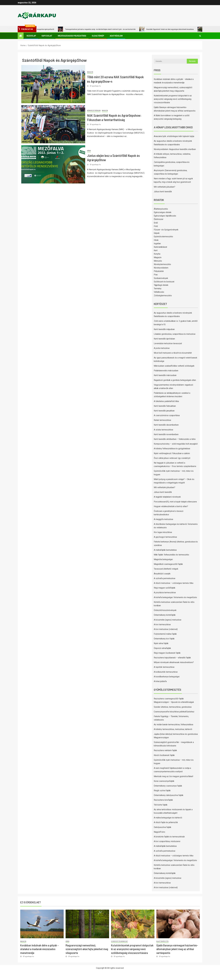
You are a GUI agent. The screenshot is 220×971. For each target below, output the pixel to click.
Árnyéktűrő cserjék (162, 573)
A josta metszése (162, 348)
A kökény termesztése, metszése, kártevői (173, 729)
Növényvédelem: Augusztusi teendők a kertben (175, 149)
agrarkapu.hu (96, 86)
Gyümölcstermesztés (163, 236)
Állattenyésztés (161, 209)
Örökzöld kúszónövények (165, 610)
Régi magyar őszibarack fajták (167, 653)
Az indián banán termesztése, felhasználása (173, 724)
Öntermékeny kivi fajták (164, 638)
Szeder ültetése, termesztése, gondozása (172, 707)
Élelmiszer (158, 219)
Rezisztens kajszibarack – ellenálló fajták (172, 657)
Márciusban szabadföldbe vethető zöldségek (174, 366)
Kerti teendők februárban (165, 406)
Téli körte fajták (160, 805)
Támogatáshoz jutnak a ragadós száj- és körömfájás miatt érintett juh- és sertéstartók (80, 29)
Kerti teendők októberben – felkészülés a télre (175, 439)
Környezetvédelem (94, 110)
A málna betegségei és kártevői (168, 817)
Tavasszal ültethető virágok (166, 569)
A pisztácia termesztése (165, 592)
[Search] (200, 35)
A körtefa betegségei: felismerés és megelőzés (175, 597)
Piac (156, 274)
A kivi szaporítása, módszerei (167, 841)
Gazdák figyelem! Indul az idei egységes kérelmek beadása (150, 29)
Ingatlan (157, 243)
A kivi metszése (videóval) (166, 629)
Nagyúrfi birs (159, 832)
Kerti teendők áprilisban (164, 339)
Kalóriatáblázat (160, 247)
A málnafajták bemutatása (165, 550)
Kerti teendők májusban (164, 329)
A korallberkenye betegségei (167, 676)
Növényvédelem (161, 268)
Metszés (158, 261)
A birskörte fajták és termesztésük (169, 836)
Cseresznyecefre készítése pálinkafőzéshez (174, 711)
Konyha (157, 254)
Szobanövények (161, 278)
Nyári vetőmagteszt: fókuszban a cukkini (172, 453)
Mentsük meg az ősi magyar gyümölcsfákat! (173, 776)
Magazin (90, 72)
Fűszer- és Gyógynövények (166, 229)
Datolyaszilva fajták (162, 827)
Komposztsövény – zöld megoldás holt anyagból (176, 444)
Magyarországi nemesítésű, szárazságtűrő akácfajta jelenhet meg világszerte (87, 949)
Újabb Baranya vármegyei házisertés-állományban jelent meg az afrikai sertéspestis (177, 949)
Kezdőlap (31, 36)
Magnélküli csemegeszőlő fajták (168, 564)
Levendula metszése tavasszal (168, 343)
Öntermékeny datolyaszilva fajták (168, 795)
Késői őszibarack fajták (164, 755)
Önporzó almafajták (162, 648)
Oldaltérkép (98, 36)
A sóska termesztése (163, 429)
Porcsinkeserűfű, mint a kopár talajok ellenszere (175, 501)
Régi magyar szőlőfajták (164, 588)
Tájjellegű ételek (161, 285)
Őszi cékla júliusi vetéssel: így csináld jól (172, 458)
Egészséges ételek (162, 212)
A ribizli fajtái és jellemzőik (166, 822)
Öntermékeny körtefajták (165, 615)
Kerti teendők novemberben (166, 434)
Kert (155, 250)
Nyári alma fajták (161, 643)
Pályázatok (159, 271)
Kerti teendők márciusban (165, 375)
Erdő (156, 223)
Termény (157, 288)
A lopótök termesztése (164, 667)
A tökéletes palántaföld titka (166, 401)
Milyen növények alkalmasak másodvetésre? (174, 662)
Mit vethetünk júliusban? (164, 187)
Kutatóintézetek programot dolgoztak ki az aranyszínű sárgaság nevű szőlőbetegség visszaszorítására (173, 99)
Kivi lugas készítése (163, 532)
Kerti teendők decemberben (166, 425)
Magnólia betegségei (163, 559)
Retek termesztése (162, 420)
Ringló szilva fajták (162, 790)
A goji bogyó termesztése (165, 537)
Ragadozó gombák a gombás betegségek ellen (175, 380)
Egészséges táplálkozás (165, 216)
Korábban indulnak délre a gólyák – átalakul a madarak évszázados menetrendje (39, 949)
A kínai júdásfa (160, 681)
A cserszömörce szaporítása (167, 415)
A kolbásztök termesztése (166, 672)
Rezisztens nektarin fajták (165, 750)
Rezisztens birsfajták (163, 800)
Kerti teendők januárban (164, 410)
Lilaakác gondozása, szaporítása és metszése (174, 334)
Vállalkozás (159, 292)
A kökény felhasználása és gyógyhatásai (172, 448)
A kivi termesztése (162, 624)
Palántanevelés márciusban (166, 370)
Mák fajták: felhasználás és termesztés (171, 554)
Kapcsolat (47, 36)
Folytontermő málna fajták (165, 634)
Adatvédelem (116, 36)
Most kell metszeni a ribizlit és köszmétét (173, 353)
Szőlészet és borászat (164, 281)
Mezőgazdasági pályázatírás (72, 36)
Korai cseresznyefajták (164, 781)
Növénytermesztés (162, 264)
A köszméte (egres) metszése (167, 620)
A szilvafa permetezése (164, 578)
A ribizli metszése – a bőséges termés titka (173, 583)
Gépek (157, 233)
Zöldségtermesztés (163, 295)
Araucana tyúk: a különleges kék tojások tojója (174, 136)
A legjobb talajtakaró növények (167, 497)
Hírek (89, 150)
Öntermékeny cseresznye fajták (168, 786)
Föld (156, 226)
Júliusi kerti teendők (163, 191)
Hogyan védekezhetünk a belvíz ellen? (171, 506)
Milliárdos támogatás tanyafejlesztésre (200, 29)
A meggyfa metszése (163, 519)
